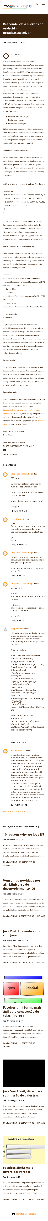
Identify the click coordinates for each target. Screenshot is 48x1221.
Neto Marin (28, 446)
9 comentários (26, 962)
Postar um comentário (14, 811)
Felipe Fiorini (17, 628)
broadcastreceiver (12, 446)
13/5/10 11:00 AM (19, 544)
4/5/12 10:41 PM (19, 805)
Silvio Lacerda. (18, 750)
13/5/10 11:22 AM (19, 575)
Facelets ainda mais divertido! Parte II (18, 1169)
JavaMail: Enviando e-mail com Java (22, 933)
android (20, 442)
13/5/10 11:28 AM (19, 620)
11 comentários (27, 1043)
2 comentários (26, 916)
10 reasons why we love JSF (23, 834)
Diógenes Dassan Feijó (22, 473)
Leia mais (7, 865)
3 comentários (26, 1123)
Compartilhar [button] (10, 454)
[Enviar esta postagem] (4, 451)
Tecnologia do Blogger (25, 1214)
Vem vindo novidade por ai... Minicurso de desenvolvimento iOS (21, 884)
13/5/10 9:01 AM (19, 511)
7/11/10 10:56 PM (19, 742)
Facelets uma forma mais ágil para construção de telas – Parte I (22, 1011)
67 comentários (27, 862)
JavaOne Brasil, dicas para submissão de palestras (22, 1093)
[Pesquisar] (37, 4)
